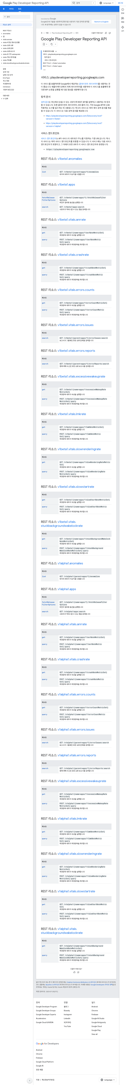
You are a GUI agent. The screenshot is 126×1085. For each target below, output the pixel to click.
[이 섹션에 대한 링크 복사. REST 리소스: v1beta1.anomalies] (84, 159)
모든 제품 (39, 1070)
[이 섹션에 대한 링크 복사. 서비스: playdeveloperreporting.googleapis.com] (106, 77)
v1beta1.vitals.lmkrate (72, 414)
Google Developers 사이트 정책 (101, 985)
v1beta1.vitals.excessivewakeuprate (81, 376)
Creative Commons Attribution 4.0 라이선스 (82, 982)
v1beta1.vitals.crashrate (73, 255)
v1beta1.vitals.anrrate (72, 220)
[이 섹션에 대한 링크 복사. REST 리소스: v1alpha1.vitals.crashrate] (92, 659)
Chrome (95, 1011)
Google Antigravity (99, 1022)
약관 (37, 1080)
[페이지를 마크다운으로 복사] (51, 44)
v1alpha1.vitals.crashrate (74, 659)
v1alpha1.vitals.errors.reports (77, 755)
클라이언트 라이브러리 (88, 84)
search (45, 207)
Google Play (96, 1030)
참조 (19, 9)
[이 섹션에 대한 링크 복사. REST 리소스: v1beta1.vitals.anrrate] (88, 219)
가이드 (11, 9)
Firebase (95, 1015)
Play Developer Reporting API (31, 3)
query (44, 239)
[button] (16, 33)
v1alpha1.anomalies (70, 563)
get (43, 232)
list (44, 172)
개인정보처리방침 (48, 1080)
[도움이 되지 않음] (109, 33)
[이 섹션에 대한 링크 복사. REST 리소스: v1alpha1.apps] (78, 589)
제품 (47, 33)
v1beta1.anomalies (70, 159)
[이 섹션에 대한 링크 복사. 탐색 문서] (52, 97)
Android (95, 1007)
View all (94, 1034)
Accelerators (41, 1018)
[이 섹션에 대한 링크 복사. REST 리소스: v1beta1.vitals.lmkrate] (88, 414)
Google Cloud (97, 1026)
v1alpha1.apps (67, 589)
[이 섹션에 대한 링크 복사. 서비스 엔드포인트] (61, 133)
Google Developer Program (46, 1007)
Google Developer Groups (46, 1011)
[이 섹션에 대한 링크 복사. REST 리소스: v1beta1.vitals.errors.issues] (96, 325)
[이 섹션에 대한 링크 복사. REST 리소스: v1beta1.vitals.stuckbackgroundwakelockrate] (85, 526)
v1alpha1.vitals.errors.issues (76, 729)
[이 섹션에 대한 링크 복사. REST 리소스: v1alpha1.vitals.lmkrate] (89, 818)
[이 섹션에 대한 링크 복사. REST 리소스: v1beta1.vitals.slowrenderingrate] (103, 449)
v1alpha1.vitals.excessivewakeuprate (82, 781)
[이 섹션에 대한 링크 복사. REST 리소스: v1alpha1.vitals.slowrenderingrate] (104, 854)
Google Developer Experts (46, 1015)
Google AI (39, 1066)
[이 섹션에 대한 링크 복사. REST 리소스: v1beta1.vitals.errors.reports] (97, 351)
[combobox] (83, 3)
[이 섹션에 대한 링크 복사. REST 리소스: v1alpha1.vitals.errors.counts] (97, 694)
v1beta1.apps (66, 184)
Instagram (68, 1015)
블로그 (66, 1007)
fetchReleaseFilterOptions (48, 198)
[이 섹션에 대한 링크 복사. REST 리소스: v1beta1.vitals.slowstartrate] (96, 487)
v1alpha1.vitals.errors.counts (76, 694)
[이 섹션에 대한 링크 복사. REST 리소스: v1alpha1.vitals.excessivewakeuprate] (108, 781)
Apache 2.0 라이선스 (53, 985)
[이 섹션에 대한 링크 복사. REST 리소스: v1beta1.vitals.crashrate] (91, 255)
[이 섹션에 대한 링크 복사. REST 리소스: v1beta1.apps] (77, 184)
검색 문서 (45, 102)
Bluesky (67, 1011)
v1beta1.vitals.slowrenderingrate (79, 449)
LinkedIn (67, 1018)
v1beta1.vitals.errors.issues (76, 325)
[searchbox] (16, 17)
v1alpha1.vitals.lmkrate (72, 818)
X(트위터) (67, 1022)
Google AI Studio (98, 1018)
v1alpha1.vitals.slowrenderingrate (80, 854)
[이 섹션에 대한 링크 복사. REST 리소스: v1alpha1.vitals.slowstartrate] (97, 891)
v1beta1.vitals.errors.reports (76, 351)
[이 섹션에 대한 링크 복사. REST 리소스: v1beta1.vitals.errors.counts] (96, 290)
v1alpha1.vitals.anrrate (72, 624)
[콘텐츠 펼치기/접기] (56, 51)
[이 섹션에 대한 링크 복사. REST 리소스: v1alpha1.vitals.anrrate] (89, 624)
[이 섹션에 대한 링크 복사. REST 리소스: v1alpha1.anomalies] (85, 563)
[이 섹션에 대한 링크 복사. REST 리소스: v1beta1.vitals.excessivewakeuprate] (107, 376)
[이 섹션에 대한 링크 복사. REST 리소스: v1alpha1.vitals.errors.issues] (96, 729)
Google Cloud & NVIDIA (44, 1022)
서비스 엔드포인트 (48, 138)
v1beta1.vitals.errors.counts (76, 290)
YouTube (67, 1026)
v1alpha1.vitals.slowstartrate (76, 891)
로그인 (120, 3)
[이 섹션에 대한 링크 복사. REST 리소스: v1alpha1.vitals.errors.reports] (98, 755)
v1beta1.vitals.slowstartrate (76, 487)
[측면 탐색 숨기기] (29, 1080)
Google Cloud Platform (45, 1062)
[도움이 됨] (106, 33)
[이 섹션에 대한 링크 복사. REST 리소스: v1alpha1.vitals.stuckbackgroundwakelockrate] (85, 933)
